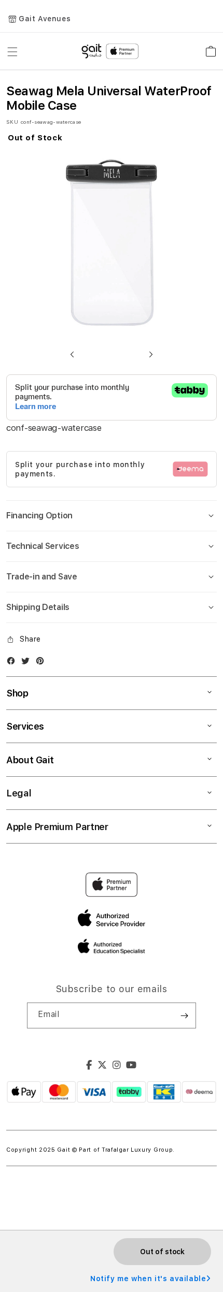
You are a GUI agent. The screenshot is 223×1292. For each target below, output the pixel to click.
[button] (72, 354)
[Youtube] (131, 1066)
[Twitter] (102, 1066)
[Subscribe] (184, 1015)
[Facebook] (89, 1066)
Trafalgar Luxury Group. (138, 1149)
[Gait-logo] (111, 51)
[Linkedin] (117, 1066)
